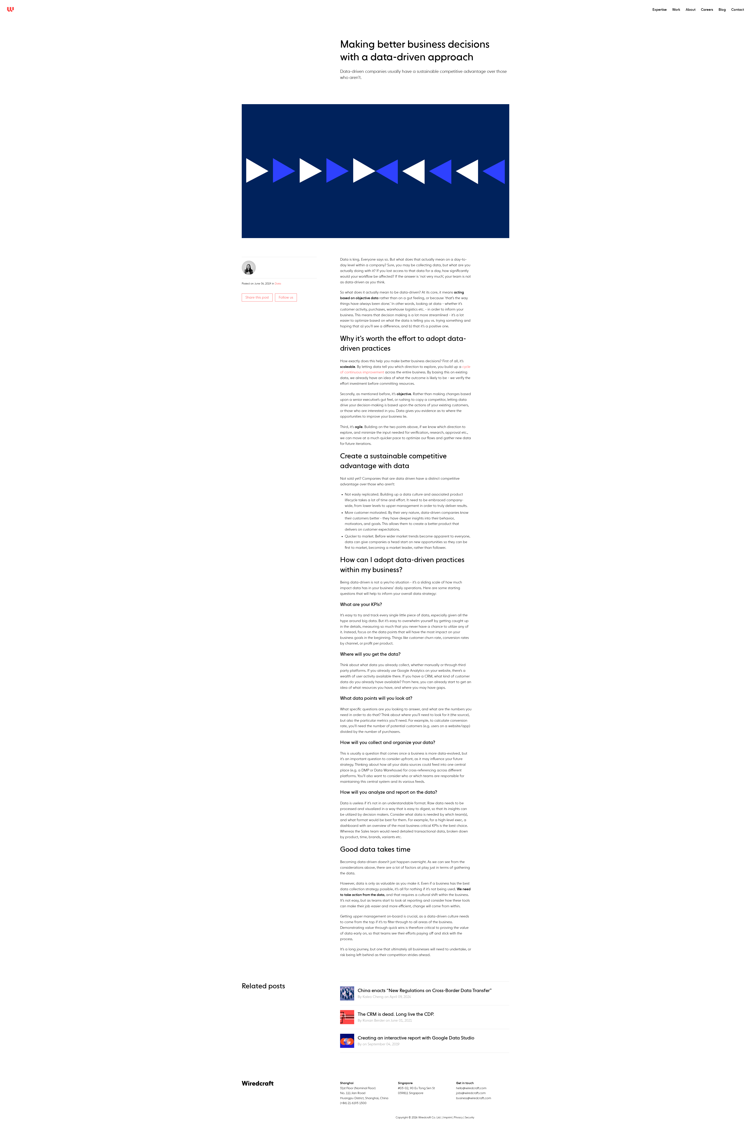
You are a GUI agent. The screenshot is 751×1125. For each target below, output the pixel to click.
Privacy (458, 1117)
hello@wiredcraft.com (471, 1088)
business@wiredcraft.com (473, 1098)
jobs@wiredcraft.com (471, 1093)
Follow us (286, 297)
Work (676, 10)
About (690, 10)
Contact (737, 10)
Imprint (447, 1117)
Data (278, 283)
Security (469, 1117)
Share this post (257, 297)
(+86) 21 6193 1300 (353, 1103)
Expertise (659, 10)
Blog (722, 10)
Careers (707, 10)
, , (364, 1093)
